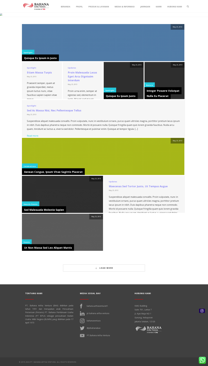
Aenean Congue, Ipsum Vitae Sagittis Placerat (53, 172)
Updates (72, 68)
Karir (159, 6)
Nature (149, 85)
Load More (106, 268)
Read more (32, 135)
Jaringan (145, 6)
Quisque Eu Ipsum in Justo (40, 58)
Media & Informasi (125, 6)
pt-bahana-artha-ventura (98, 313)
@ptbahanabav (93, 328)
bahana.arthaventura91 (97, 305)
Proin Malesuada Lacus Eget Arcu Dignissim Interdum (82, 76)
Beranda (65, 6)
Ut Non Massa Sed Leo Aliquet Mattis (48, 247)
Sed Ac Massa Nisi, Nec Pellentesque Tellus (54, 110)
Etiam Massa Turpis (39, 72)
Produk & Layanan (98, 6)
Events (34, 204)
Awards (27, 204)
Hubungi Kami (174, 6)
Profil (79, 6)
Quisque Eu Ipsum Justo (121, 96)
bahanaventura (93, 320)
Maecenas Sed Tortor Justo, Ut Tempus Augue (138, 186)
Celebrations (30, 166)
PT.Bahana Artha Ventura (98, 335)
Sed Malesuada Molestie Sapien (44, 209)
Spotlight (28, 52)
